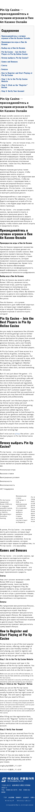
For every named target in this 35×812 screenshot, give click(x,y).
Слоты (4, 65)
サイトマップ (9, 801)
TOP (5, 797)
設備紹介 (19, 797)
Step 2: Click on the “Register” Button (14, 86)
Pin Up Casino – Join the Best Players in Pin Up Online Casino (14, 53)
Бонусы (4, 69)
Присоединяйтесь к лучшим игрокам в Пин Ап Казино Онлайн (15, 37)
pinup (17, 433)
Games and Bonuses (9, 61)
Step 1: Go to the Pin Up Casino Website (14, 80)
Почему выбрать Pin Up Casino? (14, 58)
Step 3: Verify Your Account (12, 91)
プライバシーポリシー (24, 801)
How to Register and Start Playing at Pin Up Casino (16, 74)
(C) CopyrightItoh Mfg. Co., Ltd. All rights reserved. (20, 805)
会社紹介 (26, 797)
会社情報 (11, 797)
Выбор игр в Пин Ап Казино (13, 48)
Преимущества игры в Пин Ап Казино (14, 43)
